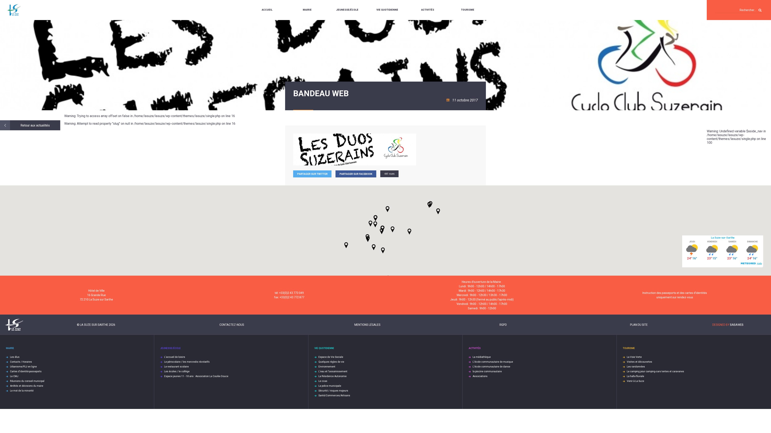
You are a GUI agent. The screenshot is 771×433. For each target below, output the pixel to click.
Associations (480, 376)
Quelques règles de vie (331, 361)
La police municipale (329, 385)
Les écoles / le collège (177, 371)
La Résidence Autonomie (332, 376)
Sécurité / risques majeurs (333, 390)
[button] (393, 229)
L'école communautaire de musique (493, 361)
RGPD (503, 324)
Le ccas (322, 381)
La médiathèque (482, 357)
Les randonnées (636, 366)
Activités (427, 9)
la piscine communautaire (487, 371)
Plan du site (639, 324)
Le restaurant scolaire (176, 366)
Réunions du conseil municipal (27, 381)
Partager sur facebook (356, 173)
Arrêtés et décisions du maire (26, 385)
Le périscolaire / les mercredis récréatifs (187, 361)
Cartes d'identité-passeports (26, 371)
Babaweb (736, 324)
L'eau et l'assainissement (332, 371)
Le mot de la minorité (22, 390)
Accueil (267, 9)
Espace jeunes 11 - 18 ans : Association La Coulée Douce (196, 376)
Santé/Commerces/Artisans (334, 395)
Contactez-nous (231, 324)
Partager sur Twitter (312, 173)
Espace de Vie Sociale (330, 357)
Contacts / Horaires (21, 361)
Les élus (14, 357)
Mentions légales (367, 324)
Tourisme (467, 9)
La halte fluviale (635, 376)
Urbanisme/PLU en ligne (23, 366)
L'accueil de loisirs (174, 357)
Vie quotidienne (387, 9)
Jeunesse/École (347, 9)
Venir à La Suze (635, 381)
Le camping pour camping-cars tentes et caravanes (655, 371)
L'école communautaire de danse (491, 366)
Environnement (326, 366)
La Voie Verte (634, 357)
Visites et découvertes (639, 361)
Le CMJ (14, 376)
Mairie (307, 9)
